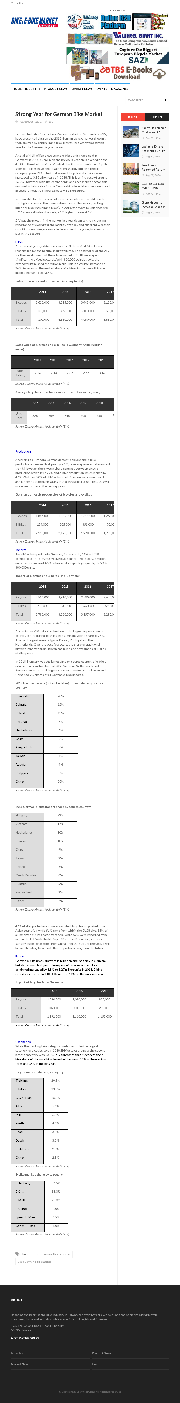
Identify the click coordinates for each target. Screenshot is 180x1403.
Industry (17, 1353)
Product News (56, 89)
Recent (132, 117)
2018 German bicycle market (53, 1254)
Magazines (119, 89)
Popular (157, 117)
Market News (82, 89)
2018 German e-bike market (34, 1261)
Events (101, 89)
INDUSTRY (32, 89)
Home (17, 89)
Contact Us (17, 3)
